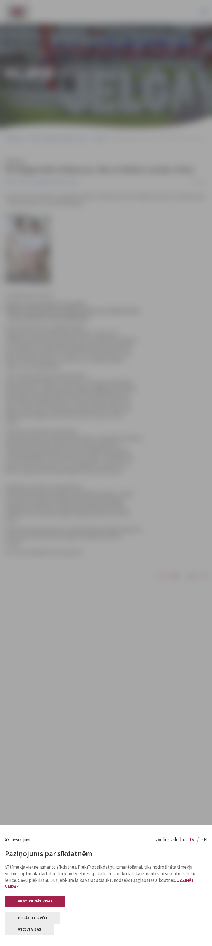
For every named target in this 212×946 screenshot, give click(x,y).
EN (204, 839)
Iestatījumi (21, 839)
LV (192, 839)
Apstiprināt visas (35, 901)
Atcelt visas (29, 929)
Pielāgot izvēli (32, 917)
